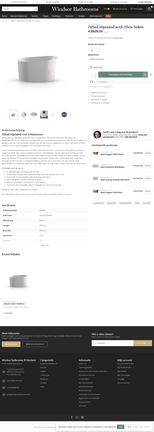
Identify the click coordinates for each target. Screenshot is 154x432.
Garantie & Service (87, 375)
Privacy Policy (84, 402)
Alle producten (123, 383)
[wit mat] (5, 298)
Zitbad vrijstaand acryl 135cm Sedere (25, 21)
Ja (120, 427)
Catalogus (56, 16)
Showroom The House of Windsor (93, 371)
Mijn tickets (122, 371)
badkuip (98, 203)
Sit (137, 203)
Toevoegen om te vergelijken (99, 87)
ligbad (112, 203)
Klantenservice (96, 16)
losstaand (125, 203)
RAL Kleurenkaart (86, 383)
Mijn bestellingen (124, 367)
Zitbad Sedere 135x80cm (14, 304)
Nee (129, 427)
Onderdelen (84, 379)
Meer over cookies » (142, 427)
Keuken (35, 16)
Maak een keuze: (97, 44)
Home (4, 16)
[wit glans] (3, 298)
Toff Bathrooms (94, 24)
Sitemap (82, 406)
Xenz (146, 203)
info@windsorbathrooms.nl (18, 394)
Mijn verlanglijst (123, 375)
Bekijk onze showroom (35, 344)
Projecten (69, 16)
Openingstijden (85, 367)
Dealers (81, 16)
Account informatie (125, 363)
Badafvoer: (93, 55)
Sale (42, 386)
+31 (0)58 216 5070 (14, 381)
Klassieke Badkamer (18, 16)
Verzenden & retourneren (89, 394)
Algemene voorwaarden (89, 398)
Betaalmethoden (86, 386)
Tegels (45, 16)
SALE (108, 16)
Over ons (83, 363)
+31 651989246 (13, 387)
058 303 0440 (131, 137)
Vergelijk (120, 379)
